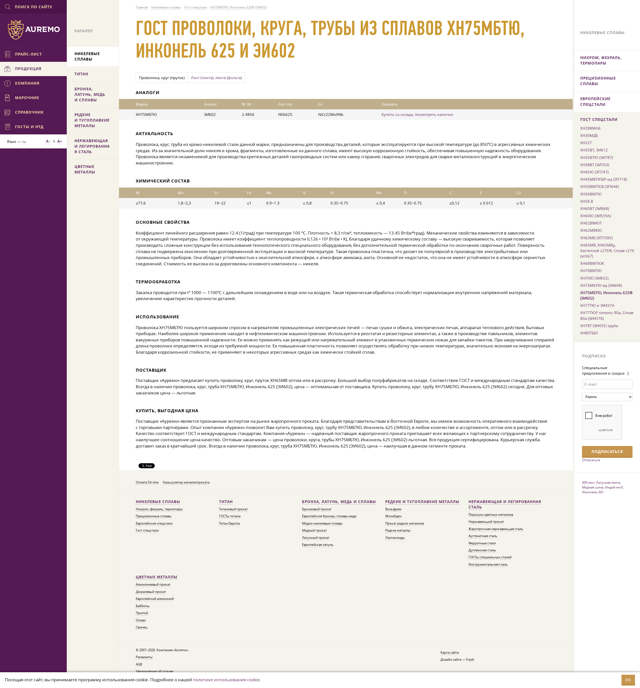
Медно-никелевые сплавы (322, 523)
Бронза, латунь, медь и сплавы (339, 501)
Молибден (393, 516)
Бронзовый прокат (317, 509)
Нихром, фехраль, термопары (159, 509)
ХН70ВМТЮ (591, 270)
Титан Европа (229, 523)
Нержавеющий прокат (486, 522)
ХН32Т (586, 142)
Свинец (141, 627)
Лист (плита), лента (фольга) (216, 77)
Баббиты (143, 606)
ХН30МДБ (589, 135)
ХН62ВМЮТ (591, 222)
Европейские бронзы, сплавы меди (329, 516)
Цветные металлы (157, 577)
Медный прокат (314, 530)
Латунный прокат (316, 538)
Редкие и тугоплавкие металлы (422, 501)
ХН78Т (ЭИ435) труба (599, 325)
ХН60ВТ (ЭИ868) (594, 208)
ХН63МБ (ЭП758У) (596, 237)
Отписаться (591, 460)
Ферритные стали (482, 543)
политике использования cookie (226, 679)
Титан (226, 501)
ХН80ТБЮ (589, 332)
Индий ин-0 (614, 487)
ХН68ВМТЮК (592, 263)
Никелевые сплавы (158, 501)
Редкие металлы (397, 530)
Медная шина (593, 487)
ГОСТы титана (229, 516)
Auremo (33, 30)
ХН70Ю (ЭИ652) (594, 278)
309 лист (588, 482)
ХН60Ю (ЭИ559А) (595, 215)
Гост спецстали (147, 530)
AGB (139, 664)
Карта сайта (449, 652)
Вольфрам (393, 509)
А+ (59, 141)
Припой (142, 613)
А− (48, 141)
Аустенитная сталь (482, 536)
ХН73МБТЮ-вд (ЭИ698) (601, 285)
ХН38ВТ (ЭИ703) (594, 164)
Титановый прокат (233, 509)
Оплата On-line (147, 482)
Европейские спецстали (154, 523)
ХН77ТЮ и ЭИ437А (597, 305)
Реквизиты (144, 657)
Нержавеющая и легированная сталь (504, 504)
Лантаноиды (395, 538)
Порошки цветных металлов (490, 515)
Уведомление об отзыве (154, 671)
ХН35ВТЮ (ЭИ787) (596, 157)
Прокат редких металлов (404, 523)
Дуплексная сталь (482, 550)
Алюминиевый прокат (153, 584)
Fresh (470, 659)
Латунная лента (608, 482)
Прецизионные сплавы (154, 516)
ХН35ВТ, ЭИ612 (594, 149)
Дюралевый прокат (151, 592)
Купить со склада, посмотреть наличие (417, 114)
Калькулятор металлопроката (186, 482)
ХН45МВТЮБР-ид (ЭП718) (603, 179)
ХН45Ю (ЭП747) (594, 171)
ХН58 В (586, 201)
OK (628, 680)
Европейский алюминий (155, 599)
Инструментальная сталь (488, 564)
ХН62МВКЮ (591, 230)
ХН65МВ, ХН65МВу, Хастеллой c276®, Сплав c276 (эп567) (607, 251)
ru (24, 141)
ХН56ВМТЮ (591, 193)
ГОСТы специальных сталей (490, 557)
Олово (141, 620)
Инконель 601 (593, 492)
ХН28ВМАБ (590, 128)
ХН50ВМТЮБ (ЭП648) (599, 186)
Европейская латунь (318, 545)
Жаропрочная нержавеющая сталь (495, 529)
